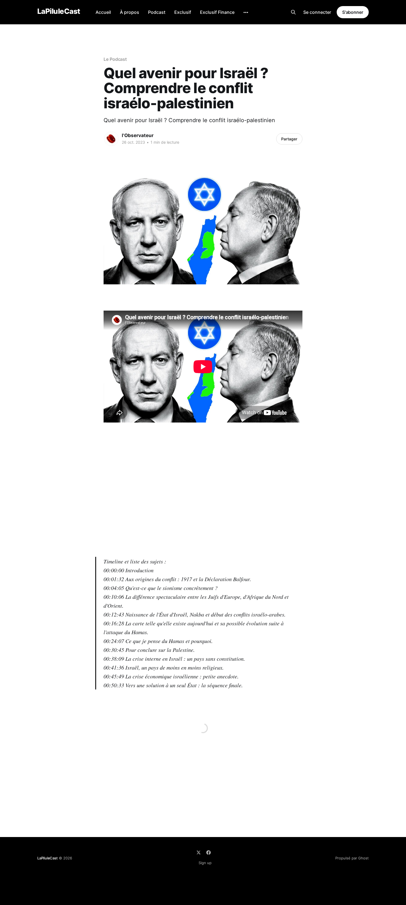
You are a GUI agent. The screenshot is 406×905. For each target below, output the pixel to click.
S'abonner (352, 12)
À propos (129, 12)
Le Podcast (115, 59)
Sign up (205, 863)
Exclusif (182, 12)
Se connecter (317, 12)
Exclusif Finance (217, 12)
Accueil (103, 12)
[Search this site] (293, 12)
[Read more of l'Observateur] (111, 138)
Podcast (156, 12)
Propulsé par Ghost (352, 858)
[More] (246, 12)
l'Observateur (138, 135)
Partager (289, 139)
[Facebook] (208, 852)
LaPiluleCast (58, 11)
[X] (198, 852)
